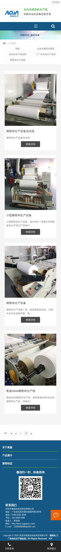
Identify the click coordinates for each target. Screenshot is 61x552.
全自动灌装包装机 (46, 48)
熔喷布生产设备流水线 (20, 131)
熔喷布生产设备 (17, 60)
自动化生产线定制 (17, 54)
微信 (56, 515)
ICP (50, 539)
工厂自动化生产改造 (46, 54)
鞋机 (17, 48)
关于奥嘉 (7, 447)
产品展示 (12, 43)
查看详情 (30, 144)
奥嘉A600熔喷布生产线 (20, 391)
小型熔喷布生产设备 (19, 215)
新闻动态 (7, 463)
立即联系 (56, 2)
